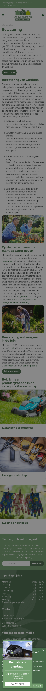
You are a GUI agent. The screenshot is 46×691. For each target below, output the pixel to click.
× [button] (43, 650)
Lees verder (37, 666)
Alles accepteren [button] (33, 686)
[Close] (29, 644)
